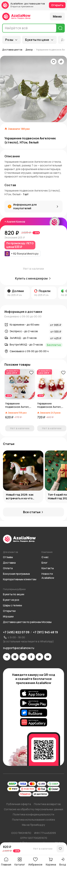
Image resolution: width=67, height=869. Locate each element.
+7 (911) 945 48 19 (45, 632)
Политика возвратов (47, 804)
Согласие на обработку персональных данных (33, 809)
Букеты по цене (37, 40)
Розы (9, 40)
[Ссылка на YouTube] (48, 656)
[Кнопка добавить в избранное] (31, 372)
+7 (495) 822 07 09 (16, 632)
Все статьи (31, 512)
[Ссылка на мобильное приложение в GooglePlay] (33, 703)
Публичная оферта (18, 804)
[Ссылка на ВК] (23, 656)
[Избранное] (54, 62)
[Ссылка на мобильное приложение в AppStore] (33, 693)
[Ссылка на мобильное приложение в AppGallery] (33, 722)
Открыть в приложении (21, 6)
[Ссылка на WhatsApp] (39, 656)
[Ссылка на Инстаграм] (15, 656)
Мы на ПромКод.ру (33, 824)
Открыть (57, 5)
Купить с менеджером (31, 278)
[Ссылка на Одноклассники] (31, 656)
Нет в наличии (42, 848)
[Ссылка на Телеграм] (6, 656)
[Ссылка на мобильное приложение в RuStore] (33, 713)
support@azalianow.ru (18, 648)
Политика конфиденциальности (33, 814)
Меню (57, 16)
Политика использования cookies (33, 819)
